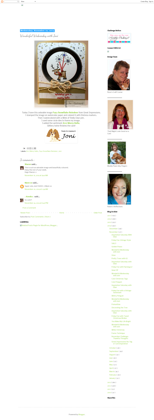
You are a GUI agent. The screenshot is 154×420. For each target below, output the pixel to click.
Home (61, 213)
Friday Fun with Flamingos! (122, 267)
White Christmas (118, 330)
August (112, 355)
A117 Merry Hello (32, 151)
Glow (114, 255)
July (111, 358)
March (112, 372)
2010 (109, 393)
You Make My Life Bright (121, 322)
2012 (109, 386)
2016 (109, 219)
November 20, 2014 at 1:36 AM (36, 189)
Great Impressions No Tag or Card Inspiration (122, 343)
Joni (60, 151)
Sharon (28, 164)
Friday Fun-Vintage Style (121, 240)
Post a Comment (29, 208)
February (113, 375)
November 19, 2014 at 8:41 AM (36, 176)
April (111, 368)
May (111, 365)
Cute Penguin (117, 282)
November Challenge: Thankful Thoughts (120, 338)
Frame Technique (118, 333)
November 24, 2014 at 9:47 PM (36, 203)
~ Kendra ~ (29, 197)
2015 (109, 222)
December (113, 229)
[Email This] (28, 148)
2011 (109, 389)
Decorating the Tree (119, 308)
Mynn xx (29, 183)
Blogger (82, 415)
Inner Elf (115, 270)
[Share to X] (33, 148)
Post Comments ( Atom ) (41, 217)
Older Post (98, 213)
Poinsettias (116, 304)
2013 (109, 383)
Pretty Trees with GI (119, 259)
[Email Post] (23, 148)
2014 (109, 226)
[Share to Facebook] (35, 148)
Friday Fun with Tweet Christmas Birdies (120, 317)
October (112, 348)
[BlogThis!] (30, 148)
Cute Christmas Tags (120, 279)
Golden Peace (117, 247)
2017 (109, 216)
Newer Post (25, 213)
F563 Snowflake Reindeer (48, 151)
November (113, 232)
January (112, 378)
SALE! (114, 244)
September (114, 351)
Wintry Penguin (118, 296)
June (111, 361)
